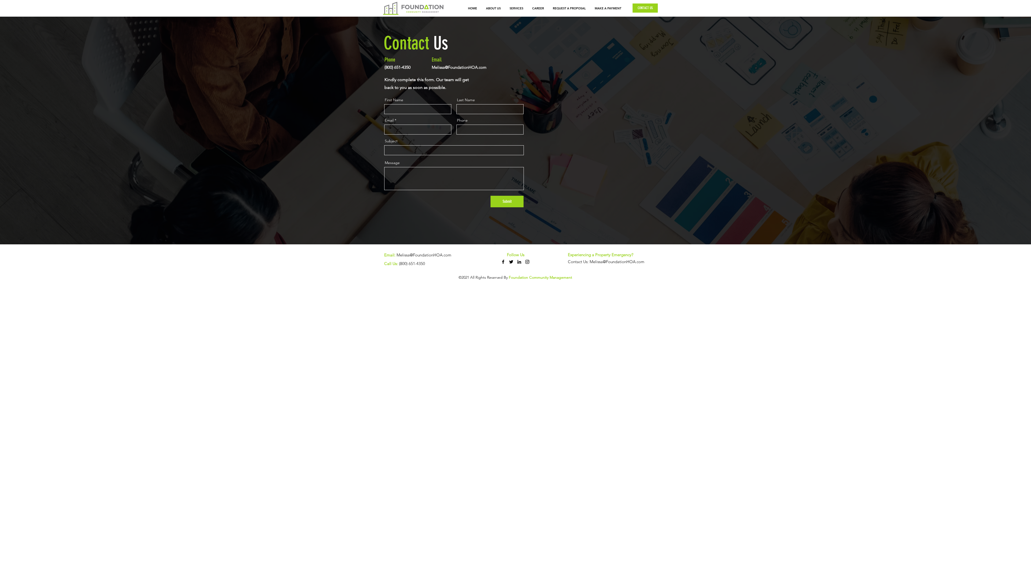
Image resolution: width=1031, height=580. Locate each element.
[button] (517, 8)
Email (389, 120)
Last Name (466, 100)
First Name (394, 100)
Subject (391, 141)
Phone (462, 120)
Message (392, 163)
